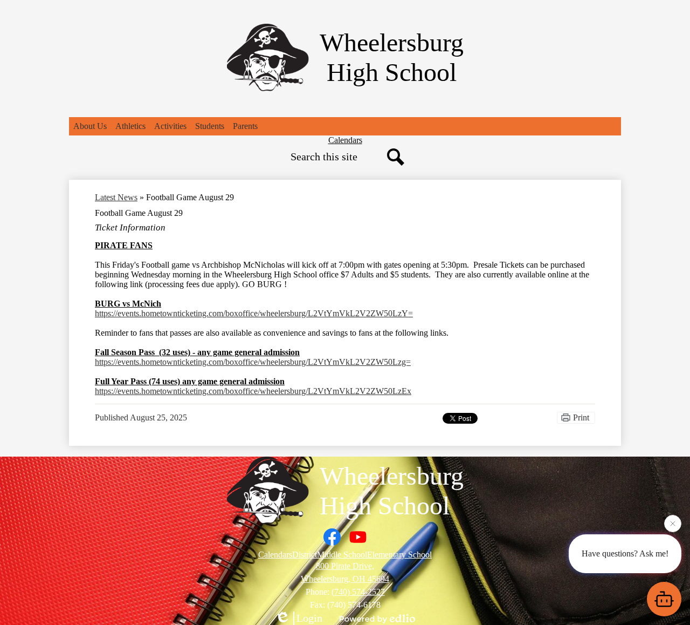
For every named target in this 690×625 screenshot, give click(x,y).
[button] (90, 126)
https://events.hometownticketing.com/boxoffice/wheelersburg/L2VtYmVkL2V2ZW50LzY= (254, 313)
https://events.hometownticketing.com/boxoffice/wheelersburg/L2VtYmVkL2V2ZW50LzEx (253, 391)
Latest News (116, 197)
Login (309, 618)
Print (581, 417)
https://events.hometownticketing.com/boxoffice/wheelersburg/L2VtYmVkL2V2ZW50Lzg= (253, 361)
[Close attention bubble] (672, 524)
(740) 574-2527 (358, 591)
